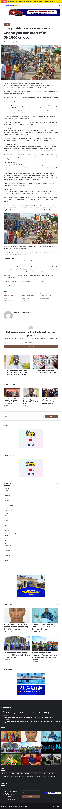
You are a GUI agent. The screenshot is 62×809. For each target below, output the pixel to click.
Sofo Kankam (40, 779)
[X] (8, 799)
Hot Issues (7, 508)
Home (6, 21)
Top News (7, 550)
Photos (6, 525)
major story (8, 515)
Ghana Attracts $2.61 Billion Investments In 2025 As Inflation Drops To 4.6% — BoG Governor (12, 401)
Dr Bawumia (12, 773)
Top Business (8, 548)
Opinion (7, 523)
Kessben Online (14, 806)
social (6, 538)
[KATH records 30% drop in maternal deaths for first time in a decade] (51, 759)
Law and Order (8, 510)
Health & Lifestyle (9, 505)
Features (7, 500)
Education (7, 495)
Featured (7, 498)
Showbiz (7, 535)
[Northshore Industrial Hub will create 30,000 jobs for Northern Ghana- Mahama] (17, 643)
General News (8, 503)
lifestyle (7, 513)
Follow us (4, 784)
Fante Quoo (20, 773)
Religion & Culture (9, 530)
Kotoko (44, 776)
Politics (6, 528)
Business (11, 21)
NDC (3, 779)
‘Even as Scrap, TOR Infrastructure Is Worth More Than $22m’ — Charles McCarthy (31, 401)
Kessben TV (38, 776)
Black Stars (4, 773)
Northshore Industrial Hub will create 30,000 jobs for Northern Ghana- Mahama (17, 655)
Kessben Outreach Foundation (17, 776)
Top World (7, 558)
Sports (6, 540)
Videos (6, 560)
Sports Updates (9, 543)
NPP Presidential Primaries (17, 779)
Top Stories (8, 555)
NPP (8, 779)
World (6, 563)
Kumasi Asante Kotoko (53, 776)
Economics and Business (11, 493)
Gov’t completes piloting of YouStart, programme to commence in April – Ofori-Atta (30, 295)
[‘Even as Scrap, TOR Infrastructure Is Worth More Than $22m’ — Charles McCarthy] (31, 392)
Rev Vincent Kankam (30, 779)
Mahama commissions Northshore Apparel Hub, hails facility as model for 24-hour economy (44, 656)
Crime (6, 490)
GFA (36, 773)
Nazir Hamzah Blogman (10, 42)
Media (6, 518)
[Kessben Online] (12, 5)
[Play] (29, 445)
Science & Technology (10, 533)
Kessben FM (5, 776)
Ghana (40, 773)
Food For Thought (29, 773)
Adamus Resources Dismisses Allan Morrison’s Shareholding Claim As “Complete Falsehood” (16, 627)
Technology (8, 545)
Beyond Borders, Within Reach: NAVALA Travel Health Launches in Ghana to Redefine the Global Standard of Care (49, 402)
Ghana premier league (49, 773)
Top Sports (7, 553)
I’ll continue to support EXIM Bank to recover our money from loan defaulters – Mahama (30, 1)
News (6, 520)
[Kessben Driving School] (31, 12)
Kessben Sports (29, 776)
